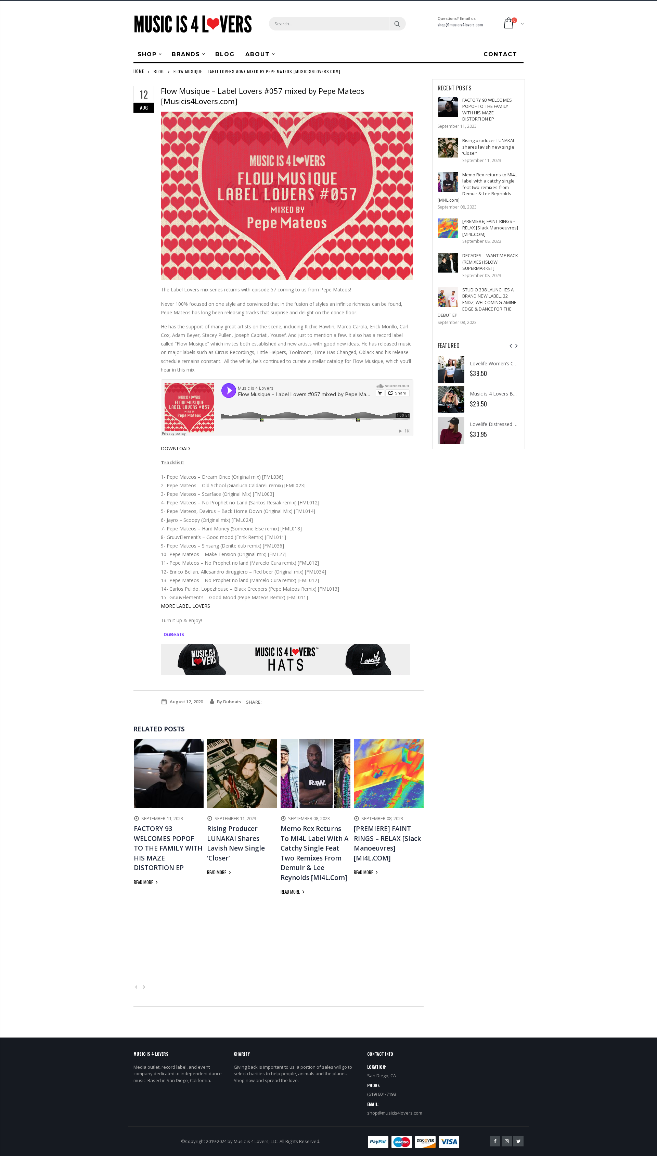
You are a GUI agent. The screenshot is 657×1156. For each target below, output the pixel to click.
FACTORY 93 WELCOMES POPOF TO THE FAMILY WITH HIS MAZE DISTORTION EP (487, 109)
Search (397, 23)
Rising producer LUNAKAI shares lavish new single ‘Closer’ (488, 146)
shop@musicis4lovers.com (460, 24)
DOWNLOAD (175, 448)
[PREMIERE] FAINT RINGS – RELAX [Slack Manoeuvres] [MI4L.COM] (490, 227)
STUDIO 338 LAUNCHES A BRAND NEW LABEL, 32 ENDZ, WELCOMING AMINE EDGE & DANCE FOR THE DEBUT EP (477, 302)
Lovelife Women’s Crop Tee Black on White (518, 363)
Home (138, 71)
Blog (159, 71)
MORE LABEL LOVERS (185, 606)
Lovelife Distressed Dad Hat (501, 424)
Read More (144, 882)
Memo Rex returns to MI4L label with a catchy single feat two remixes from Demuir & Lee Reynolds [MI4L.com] (477, 187)
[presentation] (510, 345)
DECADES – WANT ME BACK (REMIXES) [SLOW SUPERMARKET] (490, 261)
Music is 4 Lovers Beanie (497, 393)
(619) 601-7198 (381, 1094)
